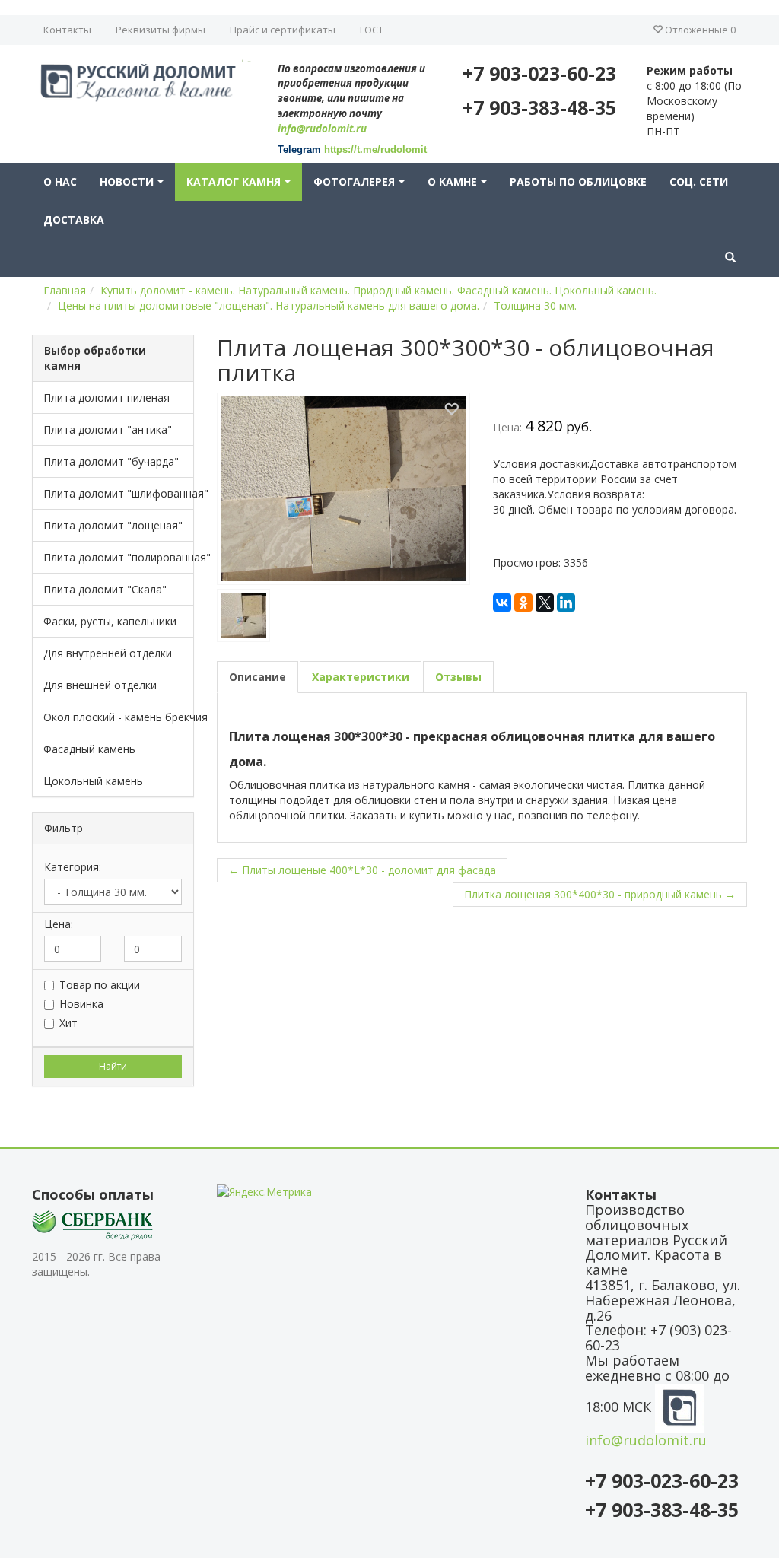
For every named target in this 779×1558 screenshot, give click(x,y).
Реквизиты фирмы (160, 30)
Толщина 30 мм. (535, 305)
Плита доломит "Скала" (105, 589)
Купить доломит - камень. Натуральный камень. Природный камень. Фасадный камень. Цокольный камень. (378, 290)
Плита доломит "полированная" (118, 557)
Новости (127, 181)
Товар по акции (99, 985)
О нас (60, 181)
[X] (545, 602)
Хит (68, 1023)
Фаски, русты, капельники (109, 621)
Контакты (67, 30)
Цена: (58, 924)
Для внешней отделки (100, 685)
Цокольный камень (93, 781)
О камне (452, 181)
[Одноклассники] (523, 602)
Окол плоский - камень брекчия (118, 717)
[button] (730, 258)
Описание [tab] (257, 676)
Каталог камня (233, 181)
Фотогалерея (354, 181)
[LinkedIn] (566, 602)
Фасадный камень (89, 749)
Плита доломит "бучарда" (111, 461)
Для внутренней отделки (107, 653)
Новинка (81, 1004)
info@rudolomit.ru (322, 128)
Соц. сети (698, 181)
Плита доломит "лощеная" (113, 525)
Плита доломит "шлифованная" (118, 493)
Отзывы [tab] (458, 676)
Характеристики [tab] (360, 676)
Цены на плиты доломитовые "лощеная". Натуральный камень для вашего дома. (268, 305)
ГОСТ (371, 30)
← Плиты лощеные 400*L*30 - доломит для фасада (362, 870)
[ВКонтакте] (502, 602)
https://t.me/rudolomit (375, 149)
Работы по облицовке (578, 181)
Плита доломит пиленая (106, 397)
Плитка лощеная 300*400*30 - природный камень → (600, 894)
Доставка (73, 219)
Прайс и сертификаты (282, 30)
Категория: (72, 867)
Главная (64, 290)
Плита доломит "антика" (107, 429)
